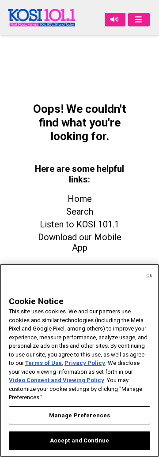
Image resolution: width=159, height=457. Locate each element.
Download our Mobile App (79, 242)
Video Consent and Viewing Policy (56, 380)
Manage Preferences (79, 415)
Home (80, 198)
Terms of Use (43, 363)
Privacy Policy (84, 363)
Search (79, 211)
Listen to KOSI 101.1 (79, 224)
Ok (149, 276)
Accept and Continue (79, 440)
